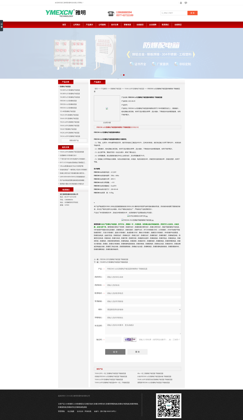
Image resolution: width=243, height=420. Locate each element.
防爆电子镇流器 (116, 89)
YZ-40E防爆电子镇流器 (68, 111)
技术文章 (114, 25)
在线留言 (140, 25)
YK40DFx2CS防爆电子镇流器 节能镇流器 (114, 262)
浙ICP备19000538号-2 (108, 411)
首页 (64, 25)
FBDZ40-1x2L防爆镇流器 (68, 101)
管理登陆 (61, 411)
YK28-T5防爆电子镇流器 (68, 129)
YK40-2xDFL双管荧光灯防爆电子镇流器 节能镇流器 (154, 379)
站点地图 (71, 411)
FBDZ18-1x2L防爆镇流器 (68, 108)
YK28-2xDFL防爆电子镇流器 (69, 133)
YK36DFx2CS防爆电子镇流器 (70, 90)
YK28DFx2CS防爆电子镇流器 (70, 97)
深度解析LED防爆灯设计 (68, 155)
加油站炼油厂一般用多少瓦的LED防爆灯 (73, 170)
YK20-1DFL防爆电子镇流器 (69, 115)
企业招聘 (152, 25)
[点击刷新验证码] (130, 340)
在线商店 (178, 25)
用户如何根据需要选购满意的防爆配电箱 (73, 180)
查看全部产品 (74, 140)
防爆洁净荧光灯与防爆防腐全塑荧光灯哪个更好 (76, 173)
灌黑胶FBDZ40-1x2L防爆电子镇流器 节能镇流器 (153, 382)
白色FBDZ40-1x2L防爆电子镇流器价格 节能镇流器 (154, 376)
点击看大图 (107, 122)
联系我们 (165, 25)
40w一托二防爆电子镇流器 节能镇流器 (150, 373)
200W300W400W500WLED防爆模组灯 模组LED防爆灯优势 (79, 177)
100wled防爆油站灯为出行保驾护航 (71, 166)
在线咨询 (185, 2)
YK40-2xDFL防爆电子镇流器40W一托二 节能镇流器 (112, 382)
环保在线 (88, 411)
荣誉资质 (127, 25)
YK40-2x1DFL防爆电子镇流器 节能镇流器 (109, 379)
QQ (180, 2)
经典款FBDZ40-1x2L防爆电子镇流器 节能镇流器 (111, 376)
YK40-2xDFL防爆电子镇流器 (134, 89)
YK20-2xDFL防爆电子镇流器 (69, 122)
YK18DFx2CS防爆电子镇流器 (70, 94)
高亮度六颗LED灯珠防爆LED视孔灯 (72, 184)
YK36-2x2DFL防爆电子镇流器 (70, 136)
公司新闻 (102, 25)
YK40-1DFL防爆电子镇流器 (69, 118)
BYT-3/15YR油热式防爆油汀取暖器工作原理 (74, 162)
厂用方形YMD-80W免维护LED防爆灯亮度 (74, 159)
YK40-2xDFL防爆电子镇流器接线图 (72, 152)
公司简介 (76, 25)
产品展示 (89, 25)
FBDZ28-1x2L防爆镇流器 (68, 104)
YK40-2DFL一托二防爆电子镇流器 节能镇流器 (110, 373)
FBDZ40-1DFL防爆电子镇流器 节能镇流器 (114, 259)
